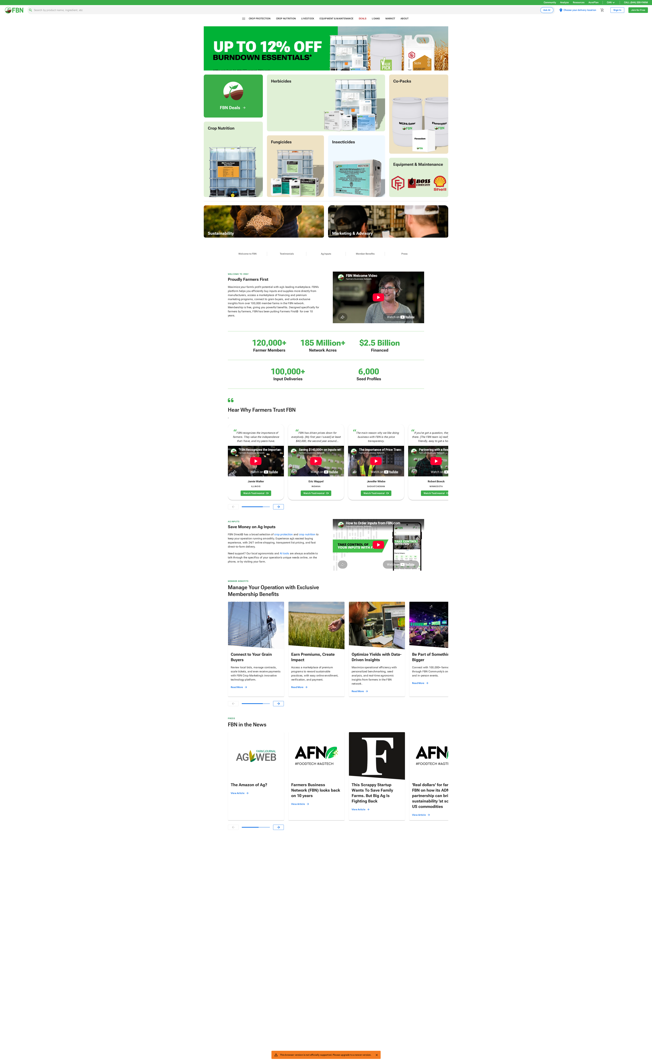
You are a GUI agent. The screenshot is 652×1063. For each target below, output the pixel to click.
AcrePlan (593, 2)
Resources (578, 2)
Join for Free (638, 10)
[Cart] (602, 10)
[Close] (376, 1055)
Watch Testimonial (253, 493)
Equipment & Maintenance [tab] (336, 18)
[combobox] (286, 10)
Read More (237, 687)
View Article (237, 793)
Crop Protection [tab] (260, 18)
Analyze (564, 2)
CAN (609, 2)
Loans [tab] (376, 18)
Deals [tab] (362, 18)
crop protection (283, 534)
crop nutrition (307, 534)
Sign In (617, 10)
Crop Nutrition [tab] (286, 18)
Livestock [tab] (307, 18)
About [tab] (405, 18)
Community (550, 2)
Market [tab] (390, 18)
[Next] (278, 507)
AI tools (284, 553)
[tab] (247, 254)
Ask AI (546, 10)
